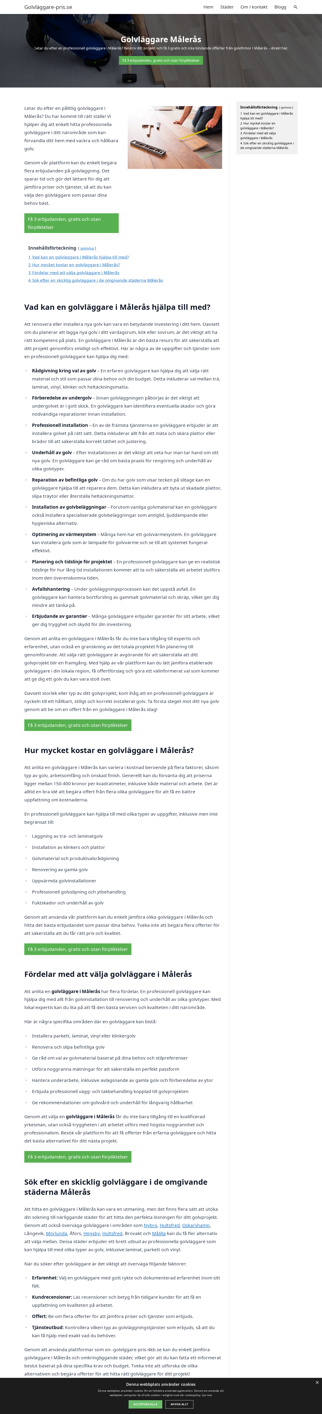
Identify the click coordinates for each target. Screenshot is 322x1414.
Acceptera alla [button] (145, 1404)
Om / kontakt (254, 7)
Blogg (280, 7)
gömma (87, 248)
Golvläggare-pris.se (48, 7)
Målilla (159, 1233)
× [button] (317, 1382)
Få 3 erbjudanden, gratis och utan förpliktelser (161, 60)
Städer (227, 7)
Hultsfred (170, 1225)
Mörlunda (56, 1233)
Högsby (91, 1233)
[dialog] (161, 1396)
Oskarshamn (196, 1225)
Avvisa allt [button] (179, 1404)
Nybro (150, 1225)
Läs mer (207, 1395)
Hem (208, 7)
